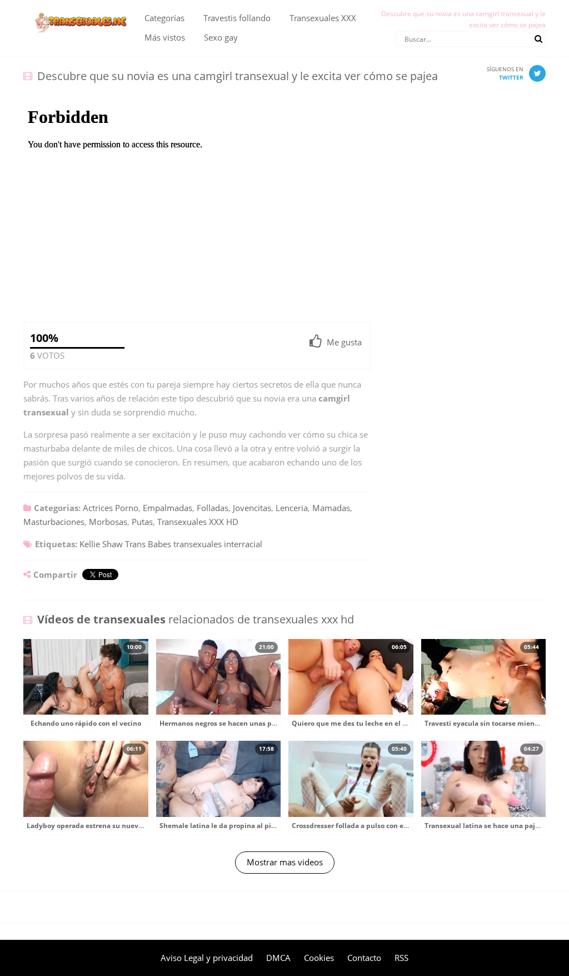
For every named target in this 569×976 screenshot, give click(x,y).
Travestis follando (237, 17)
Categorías (164, 17)
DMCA (278, 957)
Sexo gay (221, 37)
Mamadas (331, 507)
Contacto (364, 957)
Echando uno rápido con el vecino (86, 723)
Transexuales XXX (323, 17)
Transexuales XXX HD (197, 521)
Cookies (319, 957)
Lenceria (292, 507)
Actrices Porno (110, 507)
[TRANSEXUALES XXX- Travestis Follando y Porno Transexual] (75, 8)
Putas (142, 521)
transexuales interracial (217, 543)
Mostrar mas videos (285, 862)
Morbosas (108, 521)
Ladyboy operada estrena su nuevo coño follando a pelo (119, 825)
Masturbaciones (53, 521)
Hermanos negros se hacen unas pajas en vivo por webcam (256, 723)
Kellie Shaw (101, 543)
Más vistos (164, 37)
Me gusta (344, 342)
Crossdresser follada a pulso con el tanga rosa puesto (379, 825)
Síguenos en (505, 73)
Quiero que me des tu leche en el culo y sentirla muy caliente (393, 723)
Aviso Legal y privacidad (207, 957)
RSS (401, 957)
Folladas (212, 507)
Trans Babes (148, 543)
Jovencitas (252, 507)
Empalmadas (167, 507)
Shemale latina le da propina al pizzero (223, 825)
